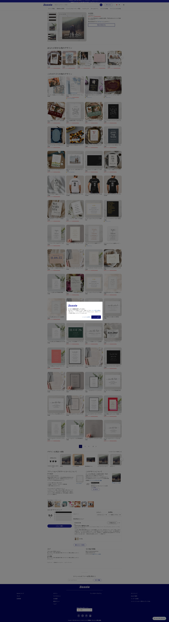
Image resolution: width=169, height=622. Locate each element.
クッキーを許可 (96, 317)
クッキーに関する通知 (95, 310)
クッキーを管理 (86, 317)
